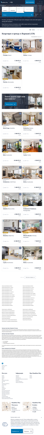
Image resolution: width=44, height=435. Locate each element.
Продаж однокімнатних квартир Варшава (29, 310)
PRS (2, 382)
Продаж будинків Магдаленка (27, 319)
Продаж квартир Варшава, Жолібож (28, 305)
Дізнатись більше (9, 104)
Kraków (3, 367)
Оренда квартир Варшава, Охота (7, 290)
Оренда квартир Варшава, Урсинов (7, 300)
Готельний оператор (5, 396)
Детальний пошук (36, 15)
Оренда (3, 376)
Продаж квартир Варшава (27, 296)
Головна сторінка (4, 365)
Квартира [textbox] (13, 10)
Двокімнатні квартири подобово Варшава (8, 312)
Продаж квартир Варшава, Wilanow (28, 302)
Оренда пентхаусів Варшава (6, 316)
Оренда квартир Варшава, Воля (6, 303)
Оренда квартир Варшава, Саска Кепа (8, 297)
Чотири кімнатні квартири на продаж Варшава (30, 315)
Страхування (4, 388)
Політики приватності (19, 381)
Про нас (31, 375)
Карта (41, 29)
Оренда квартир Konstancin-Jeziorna (7, 287)
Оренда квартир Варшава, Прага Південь (8, 294)
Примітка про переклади (19, 382)
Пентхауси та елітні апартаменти (28, 316)
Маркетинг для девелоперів (6, 397)
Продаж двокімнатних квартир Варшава (29, 312)
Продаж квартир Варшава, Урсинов (28, 299)
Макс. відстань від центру (20, 8)
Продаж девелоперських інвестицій (7, 398)
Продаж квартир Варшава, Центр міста (28, 297)
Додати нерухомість (30, 2)
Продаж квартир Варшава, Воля (27, 303)
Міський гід (17, 380)
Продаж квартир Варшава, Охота (28, 290)
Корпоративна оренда (5, 380)
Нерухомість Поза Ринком (6, 392)
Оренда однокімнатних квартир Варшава (8, 310)
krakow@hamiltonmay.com (36, 410)
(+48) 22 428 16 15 (14, 409)
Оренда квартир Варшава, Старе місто (8, 291)
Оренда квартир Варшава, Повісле (7, 293)
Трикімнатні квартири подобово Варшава (8, 313)
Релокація (3, 389)
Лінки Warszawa (18, 377)
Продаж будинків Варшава (27, 318)
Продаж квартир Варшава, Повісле (28, 291)
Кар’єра (31, 376)
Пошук (4, 15)
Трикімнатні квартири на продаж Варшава (29, 313)
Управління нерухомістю (5, 383)
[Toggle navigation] (11, 2)
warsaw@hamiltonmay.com (16, 410)
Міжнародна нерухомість (5, 391)
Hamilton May (4, 5)
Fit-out (3, 385)
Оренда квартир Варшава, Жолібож (7, 305)
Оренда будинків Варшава (6, 318)
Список (33, 29)
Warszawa (3, 366)
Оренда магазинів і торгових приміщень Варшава (9, 319)
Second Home (4, 395)
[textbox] (19, 11)
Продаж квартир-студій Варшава (28, 309)
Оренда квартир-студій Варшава (7, 309)
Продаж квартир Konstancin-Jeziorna (28, 287)
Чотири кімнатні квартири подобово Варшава (9, 315)
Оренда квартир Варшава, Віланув (7, 302)
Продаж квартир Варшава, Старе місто (28, 300)
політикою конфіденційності (17, 426)
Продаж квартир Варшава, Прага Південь (29, 293)
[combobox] (5, 10)
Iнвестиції (3, 381)
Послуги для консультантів (6, 390)
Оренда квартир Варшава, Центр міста (8, 299)
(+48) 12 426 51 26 (35, 409)
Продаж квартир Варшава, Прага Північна (29, 294)
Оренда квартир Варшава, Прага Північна (8, 296)
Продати (3, 377)
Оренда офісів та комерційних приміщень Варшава (9, 321)
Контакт (31, 377)
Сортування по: (36, 36)
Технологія (17, 376)
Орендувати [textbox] (6, 10)
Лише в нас (17, 375)
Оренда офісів (4, 384)
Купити (3, 375)
